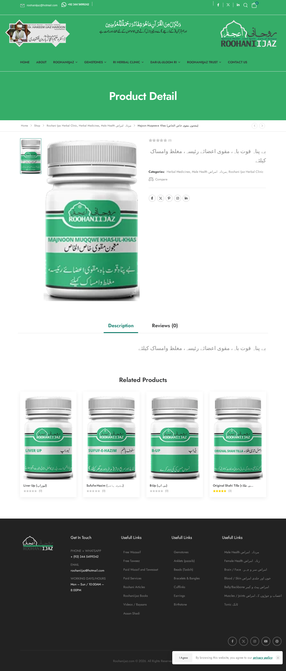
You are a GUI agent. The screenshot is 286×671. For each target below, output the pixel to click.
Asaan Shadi (131, 613)
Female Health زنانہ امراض (242, 561)
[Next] (262, 125)
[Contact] (64, 4)
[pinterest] (277, 641)
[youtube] (265, 641)
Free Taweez (131, 561)
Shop (37, 126)
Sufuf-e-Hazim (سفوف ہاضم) (105, 485)
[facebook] (218, 4)
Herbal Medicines (89, 126)
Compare (161, 179)
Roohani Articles (134, 587)
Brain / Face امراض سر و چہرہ (245, 569)
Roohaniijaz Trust (202, 62)
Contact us (237, 62)
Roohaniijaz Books (135, 595)
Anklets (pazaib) (184, 561)
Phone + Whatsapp (86, 551)
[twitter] (228, 4)
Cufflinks (179, 587)
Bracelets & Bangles (187, 578)
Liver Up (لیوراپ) (35, 485)
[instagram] (254, 641)
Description (121, 325)
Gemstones (93, 62)
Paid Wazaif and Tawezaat (140, 569)
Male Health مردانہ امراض (116, 126)
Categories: (157, 171)
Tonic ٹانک (231, 604)
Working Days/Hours (88, 578)
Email (75, 564)
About (41, 62)
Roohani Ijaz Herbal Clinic (62, 126)
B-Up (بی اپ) (158, 485)
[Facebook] (152, 198)
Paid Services (132, 578)
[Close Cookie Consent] (277, 657)
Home (24, 62)
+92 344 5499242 (78, 4)
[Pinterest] (169, 198)
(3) (230, 491)
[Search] (246, 5)
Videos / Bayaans (135, 604)
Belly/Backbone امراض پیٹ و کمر (245, 587)
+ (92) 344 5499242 (85, 556)
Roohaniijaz (63, 62)
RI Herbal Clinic (126, 62)
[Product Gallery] (132, 294)
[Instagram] (177, 198)
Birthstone (180, 604)
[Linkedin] (186, 198)
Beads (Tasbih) (183, 569)
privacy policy (262, 657)
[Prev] (254, 125)
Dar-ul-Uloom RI (163, 62)
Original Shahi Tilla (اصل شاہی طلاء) (238, 485)
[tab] (121, 325)
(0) (170, 140)
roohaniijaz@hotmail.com (87, 570)
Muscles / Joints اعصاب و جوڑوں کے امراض (245, 595)
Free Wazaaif (132, 552)
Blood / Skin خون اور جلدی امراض (245, 578)
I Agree (183, 658)
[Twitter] (160, 198)
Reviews (165, 325)
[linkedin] (238, 4)
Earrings (179, 595)
